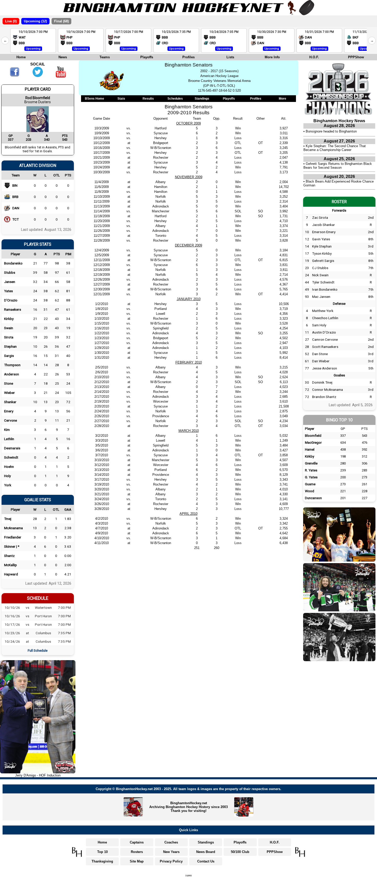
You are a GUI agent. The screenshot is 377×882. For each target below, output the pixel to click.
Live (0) (11, 21)
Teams (105, 57)
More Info (272, 57)
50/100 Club (240, 852)
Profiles (188, 57)
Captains (137, 842)
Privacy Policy (171, 861)
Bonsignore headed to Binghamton (331, 131)
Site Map (137, 861)
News (62, 57)
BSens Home (94, 98)
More (282, 98)
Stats (121, 98)
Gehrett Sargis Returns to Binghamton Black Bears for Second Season (337, 165)
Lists (230, 57)
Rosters (137, 852)
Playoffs (146, 57)
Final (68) (61, 21)
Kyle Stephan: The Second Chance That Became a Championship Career (334, 148)
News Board (205, 852)
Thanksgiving (102, 861)
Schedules (175, 98)
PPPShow (356, 57)
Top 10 (102, 852)
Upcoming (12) (35, 21)
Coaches (171, 842)
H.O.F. (314, 57)
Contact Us (205, 861)
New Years (171, 852)
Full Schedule (37, 650)
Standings (202, 98)
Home (21, 57)
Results (148, 98)
